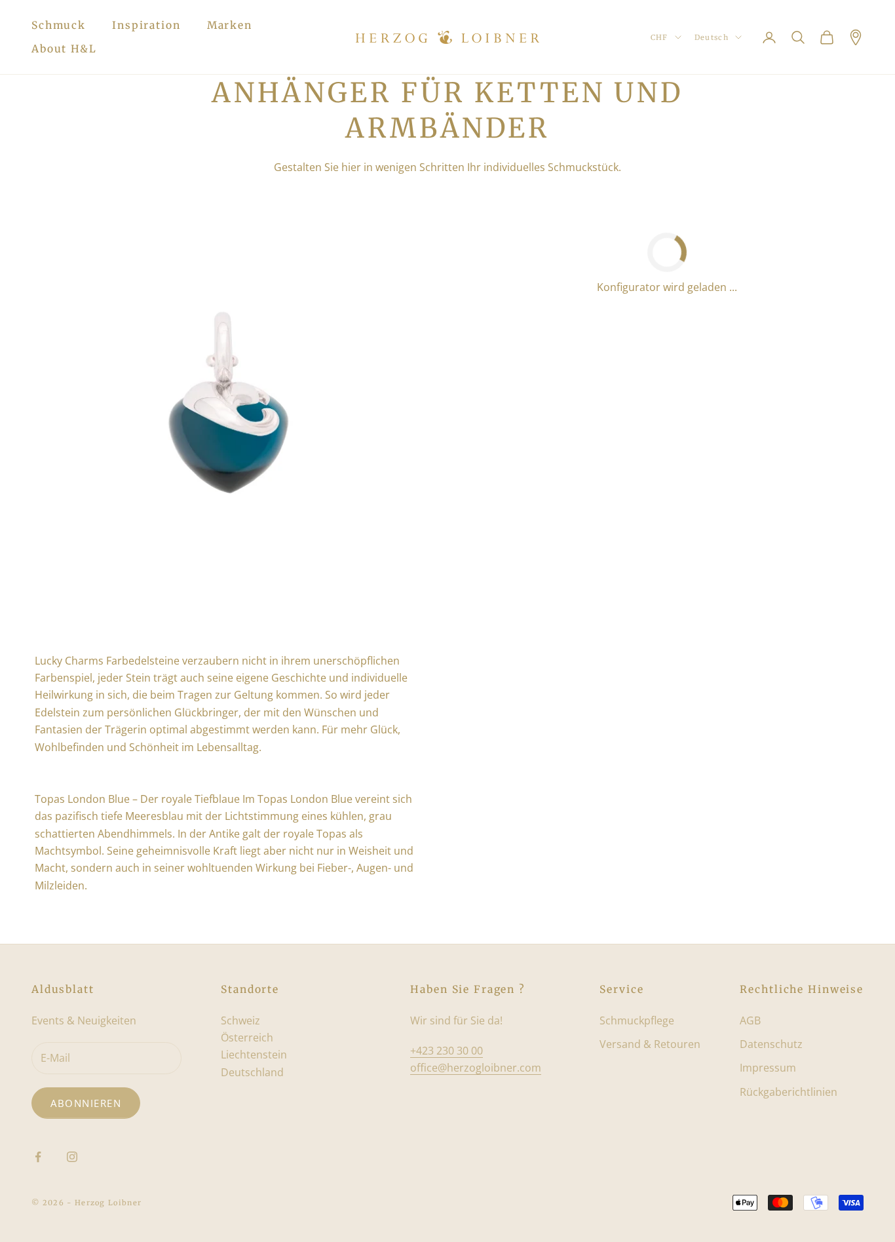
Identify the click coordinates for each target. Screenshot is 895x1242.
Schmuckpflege (637, 1020)
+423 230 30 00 (446, 1050)
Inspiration (146, 25)
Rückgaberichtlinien (788, 1092)
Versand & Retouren (650, 1044)
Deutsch (712, 37)
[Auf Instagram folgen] (72, 1156)
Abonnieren (85, 1103)
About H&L (64, 49)
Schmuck (58, 25)
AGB (750, 1020)
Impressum (768, 1067)
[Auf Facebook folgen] (38, 1156)
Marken (229, 25)
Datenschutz (771, 1044)
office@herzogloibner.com (475, 1067)
